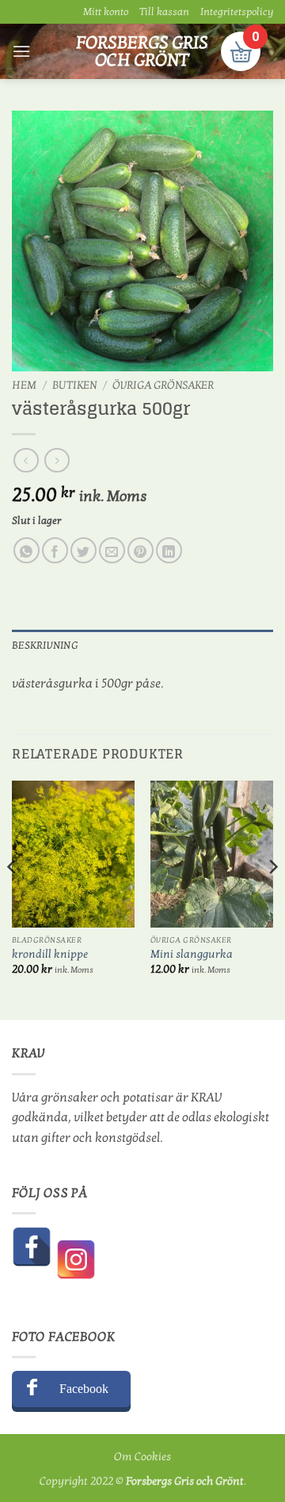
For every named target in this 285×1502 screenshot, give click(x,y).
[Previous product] (56, 460)
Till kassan (164, 12)
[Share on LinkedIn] (169, 550)
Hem (24, 385)
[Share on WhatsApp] (26, 550)
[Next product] (25, 460)
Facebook (83, 1388)
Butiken (74, 385)
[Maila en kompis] (112, 550)
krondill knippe (50, 954)
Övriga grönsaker (163, 385)
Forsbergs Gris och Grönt (142, 51)
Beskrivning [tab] (45, 645)
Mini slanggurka (191, 954)
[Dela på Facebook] (55, 550)
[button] (21, 51)
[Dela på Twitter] (83, 550)
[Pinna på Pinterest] (140, 550)
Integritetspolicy (236, 12)
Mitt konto (105, 12)
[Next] (272, 898)
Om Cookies (142, 1456)
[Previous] (12, 898)
